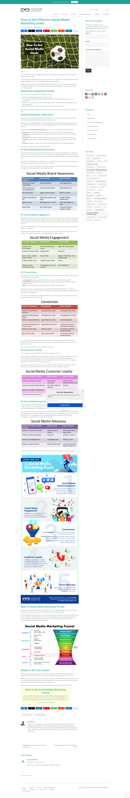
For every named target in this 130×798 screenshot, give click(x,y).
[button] (65, 392)
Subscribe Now (65, 405)
